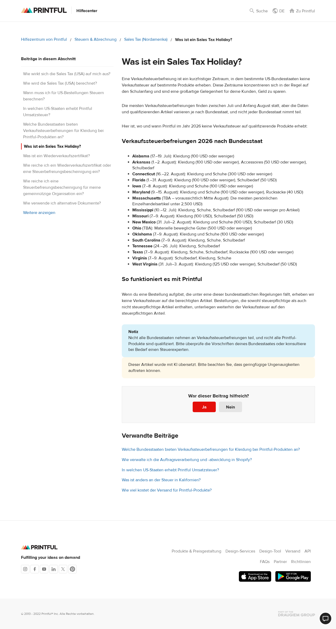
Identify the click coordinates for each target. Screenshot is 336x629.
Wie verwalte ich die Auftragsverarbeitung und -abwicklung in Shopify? (187, 459)
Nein (230, 407)
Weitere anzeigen (39, 212)
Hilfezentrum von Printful (44, 39)
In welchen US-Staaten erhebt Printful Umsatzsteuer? (170, 470)
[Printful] (44, 10)
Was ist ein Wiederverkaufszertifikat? (56, 155)
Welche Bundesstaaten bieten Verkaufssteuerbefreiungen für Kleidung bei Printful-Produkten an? (63, 131)
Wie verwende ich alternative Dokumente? (62, 203)
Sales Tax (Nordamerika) (145, 39)
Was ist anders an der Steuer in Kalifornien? (161, 480)
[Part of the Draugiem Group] (296, 613)
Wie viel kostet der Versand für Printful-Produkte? (167, 490)
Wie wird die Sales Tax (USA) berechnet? (60, 83)
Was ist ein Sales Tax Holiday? (52, 146)
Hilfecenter (86, 10)
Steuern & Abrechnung (96, 39)
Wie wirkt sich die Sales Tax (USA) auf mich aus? (66, 73)
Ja (204, 407)
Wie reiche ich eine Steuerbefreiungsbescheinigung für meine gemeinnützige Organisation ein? (62, 187)
